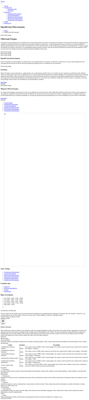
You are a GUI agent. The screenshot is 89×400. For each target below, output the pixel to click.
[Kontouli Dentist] (3, 1)
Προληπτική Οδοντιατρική (15, 18)
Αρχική (6, 290)
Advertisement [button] (5, 387)
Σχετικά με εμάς (12, 9)
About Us (7, 286)
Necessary (5, 338)
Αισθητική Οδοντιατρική (14, 14)
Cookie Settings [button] (5, 316)
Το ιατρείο (10, 10)
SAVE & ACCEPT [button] (6, 398)
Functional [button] (4, 367)
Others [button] (2, 393)
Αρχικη (6, 6)
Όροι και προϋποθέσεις (10, 288)
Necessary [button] (3, 336)
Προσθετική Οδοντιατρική (15, 17)
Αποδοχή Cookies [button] (15, 316)
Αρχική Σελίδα (8, 103)
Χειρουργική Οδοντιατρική (15, 20)
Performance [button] (4, 374)
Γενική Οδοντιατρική (13, 15)
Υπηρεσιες (7, 12)
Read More (4, 82)
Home (6, 30)
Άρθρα (6, 21)
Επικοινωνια (7, 23)
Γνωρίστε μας (8, 7)
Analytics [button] (3, 380)
